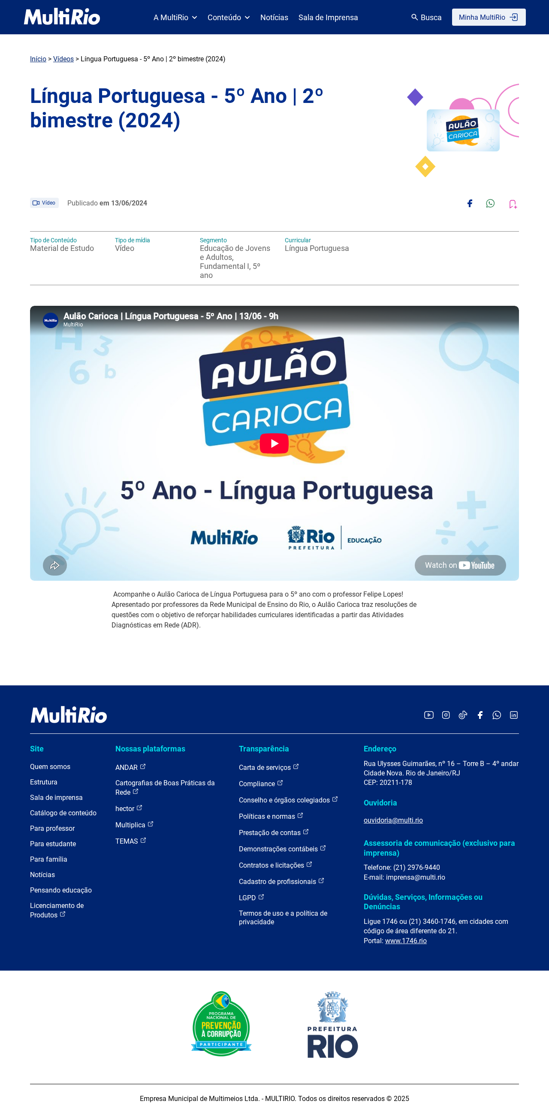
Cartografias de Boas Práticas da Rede (165, 787)
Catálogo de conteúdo (63, 813)
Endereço (380, 748)
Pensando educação (61, 890)
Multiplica (131, 825)
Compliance (258, 784)
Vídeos (63, 59)
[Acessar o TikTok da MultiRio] (463, 715)
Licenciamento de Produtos (57, 910)
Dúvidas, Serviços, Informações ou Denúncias (423, 902)
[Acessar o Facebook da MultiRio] (480, 715)
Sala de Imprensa (328, 17)
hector (125, 809)
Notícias (274, 17)
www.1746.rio (406, 941)
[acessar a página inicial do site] (62, 17)
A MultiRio (171, 17)
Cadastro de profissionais (278, 882)
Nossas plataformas (150, 748)
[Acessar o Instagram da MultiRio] (445, 715)
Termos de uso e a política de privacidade (283, 917)
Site (37, 748)
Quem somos (50, 767)
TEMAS (127, 841)
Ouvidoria (380, 802)
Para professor (52, 828)
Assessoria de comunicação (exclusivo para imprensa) (439, 848)
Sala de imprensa (56, 797)
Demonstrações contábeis (279, 849)
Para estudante (53, 844)
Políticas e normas (268, 816)
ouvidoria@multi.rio (393, 820)
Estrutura (43, 782)
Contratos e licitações (272, 865)
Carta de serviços (266, 767)
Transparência (264, 748)
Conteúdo (224, 17)
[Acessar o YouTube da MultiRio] (429, 715)
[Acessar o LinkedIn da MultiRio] (514, 715)
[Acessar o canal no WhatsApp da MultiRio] (497, 715)
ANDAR (127, 767)
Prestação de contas (270, 833)
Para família (48, 859)
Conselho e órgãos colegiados (285, 800)
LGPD (248, 898)
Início (38, 59)
